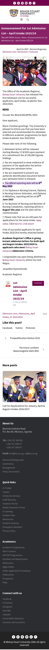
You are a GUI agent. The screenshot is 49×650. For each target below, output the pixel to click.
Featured (33, 51)
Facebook (7, 327)
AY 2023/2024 (16, 317)
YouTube (7, 610)
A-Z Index (7, 488)
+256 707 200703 (14, 440)
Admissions (23, 51)
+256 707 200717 (14, 443)
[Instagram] (22, 3)
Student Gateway (11, 523)
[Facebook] (14, 3)
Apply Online (8, 566)
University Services (11, 495)
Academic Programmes (14, 547)
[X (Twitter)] (18, 3)
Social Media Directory (13, 618)
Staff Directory (9, 499)
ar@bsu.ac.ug (31, 453)
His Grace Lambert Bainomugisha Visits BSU (26, 349)
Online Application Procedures (17, 570)
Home (17, 37)
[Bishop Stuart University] (24, 13)
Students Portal (10, 503)
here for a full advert (24, 223)
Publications (8, 574)
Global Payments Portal (14, 507)
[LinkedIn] (30, 3)
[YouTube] (26, 3)
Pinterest (30, 327)
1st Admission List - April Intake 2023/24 (20, 290)
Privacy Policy (9, 530)
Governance (8, 463)
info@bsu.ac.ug (16, 453)
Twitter (19, 327)
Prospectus (8, 578)
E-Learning (8, 511)
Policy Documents (11, 471)
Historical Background (13, 459)
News (24, 37)
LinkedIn (7, 614)
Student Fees (9, 515)
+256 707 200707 (14, 447)
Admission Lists (9, 51)
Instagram (7, 606)
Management (9, 467)
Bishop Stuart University (14, 94)
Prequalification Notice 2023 (25, 338)
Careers (6, 491)
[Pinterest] (34, 3)
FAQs (5, 582)
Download (38, 283)
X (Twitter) (8, 602)
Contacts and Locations (14, 622)
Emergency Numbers (12, 527)
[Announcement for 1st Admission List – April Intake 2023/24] (25, 71)
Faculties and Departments (15, 559)
